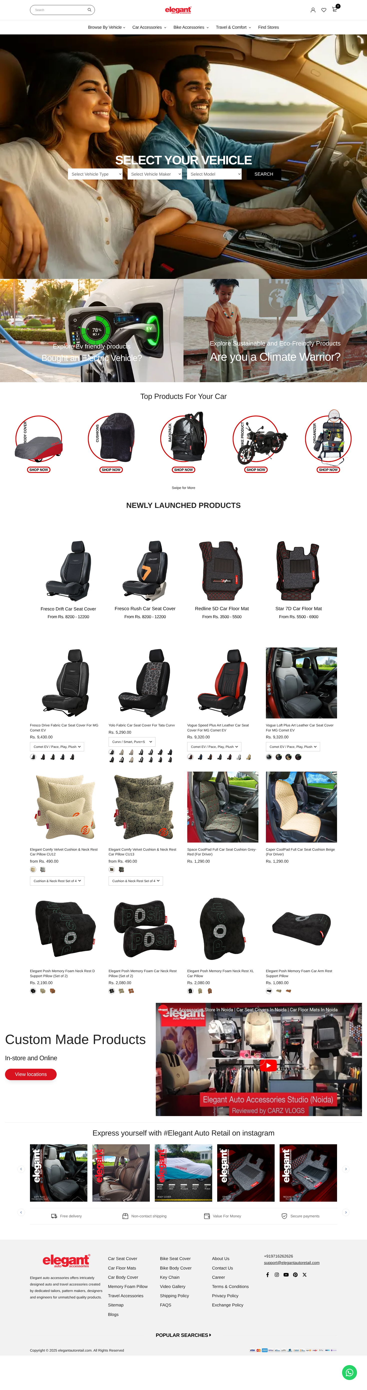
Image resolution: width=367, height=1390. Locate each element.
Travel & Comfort (232, 27)
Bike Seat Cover (175, 1258)
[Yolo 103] (141, 752)
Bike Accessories (189, 27)
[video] (259, 1059)
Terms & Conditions (230, 1286)
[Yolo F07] (131, 760)
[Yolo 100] (131, 752)
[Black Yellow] (52, 757)
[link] (267, 1275)
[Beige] (43, 991)
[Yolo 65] (151, 752)
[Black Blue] (62, 757)
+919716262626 (278, 1256)
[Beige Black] (248, 757)
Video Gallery (172, 1286)
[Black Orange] (72, 757)
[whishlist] (323, 9)
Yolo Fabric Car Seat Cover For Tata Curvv (142, 725)
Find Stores (268, 27)
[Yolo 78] (141, 760)
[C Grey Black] (239, 757)
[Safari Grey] (121, 869)
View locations (31, 1074)
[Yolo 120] (112, 752)
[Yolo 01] (151, 760)
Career (218, 1277)
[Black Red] (43, 757)
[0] (334, 9)
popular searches (182, 1335)
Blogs (113, 1314)
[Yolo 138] (160, 752)
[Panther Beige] (33, 869)
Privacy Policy (225, 1295)
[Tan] (52, 991)
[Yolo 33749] (170, 752)
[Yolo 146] (112, 760)
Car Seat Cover (122, 1258)
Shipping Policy (174, 1295)
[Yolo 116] (121, 752)
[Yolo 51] (121, 760)
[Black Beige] (279, 757)
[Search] (89, 10)
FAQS (165, 1305)
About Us (220, 1258)
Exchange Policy (227, 1305)
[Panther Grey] (43, 869)
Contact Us (222, 1268)
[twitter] (304, 1275)
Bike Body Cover (176, 1268)
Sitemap (116, 1305)
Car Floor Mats (122, 1268)
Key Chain (170, 1277)
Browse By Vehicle (105, 27)
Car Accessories (147, 27)
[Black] (33, 991)
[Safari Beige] (112, 869)
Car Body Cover (123, 1277)
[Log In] (313, 9)
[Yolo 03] (170, 760)
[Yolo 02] (160, 760)
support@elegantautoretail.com (292, 1263)
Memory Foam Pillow (128, 1286)
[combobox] (62, 10)
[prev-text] (21, 1169)
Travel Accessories (126, 1295)
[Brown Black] (229, 757)
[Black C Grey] (33, 757)
